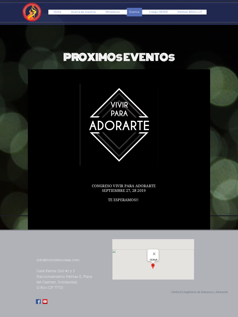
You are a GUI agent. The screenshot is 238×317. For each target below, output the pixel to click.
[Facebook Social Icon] (38, 301)
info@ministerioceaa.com (57, 260)
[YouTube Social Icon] (45, 301)
